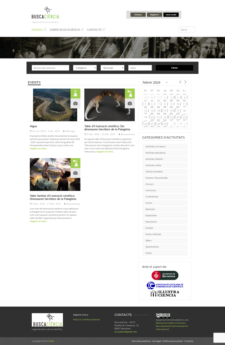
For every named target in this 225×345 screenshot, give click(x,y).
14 (158, 110)
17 (177, 110)
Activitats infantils (154, 158)
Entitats (138, 14)
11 (184, 104)
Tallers (148, 240)
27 (152, 123)
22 (164, 117)
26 (145, 123)
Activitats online (153, 165)
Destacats (150, 209)
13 (152, 110)
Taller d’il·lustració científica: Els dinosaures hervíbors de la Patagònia (107, 128)
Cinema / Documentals (156, 177)
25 (184, 117)
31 (158, 97)
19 (145, 117)
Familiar (149, 227)
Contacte (94, 29)
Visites (148, 252)
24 (177, 117)
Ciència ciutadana (154, 171)
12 (145, 110)
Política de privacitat (173, 341)
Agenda (37, 29)
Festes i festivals (153, 234)
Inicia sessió (171, 14)
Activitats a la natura (155, 146)
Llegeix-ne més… (39, 148)
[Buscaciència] (45, 12)
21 (158, 117)
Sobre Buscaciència (65, 29)
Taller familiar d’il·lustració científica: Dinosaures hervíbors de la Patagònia (53, 197)
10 (177, 104)
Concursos (150, 190)
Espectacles (151, 215)
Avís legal (156, 341)
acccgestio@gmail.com (125, 331)
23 (171, 117)
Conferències (151, 196)
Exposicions (151, 221)
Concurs (149, 184)
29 (145, 97)
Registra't (154, 14)
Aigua (33, 126)
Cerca (174, 67)
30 (152, 97)
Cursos (148, 202)
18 (184, 110)
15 (164, 110)
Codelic (50, 341)
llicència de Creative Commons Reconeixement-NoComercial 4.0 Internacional (172, 326)
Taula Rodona (152, 246)
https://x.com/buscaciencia (86, 319)
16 (171, 110)
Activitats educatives (155, 152)
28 (158, 123)
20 (152, 117)
